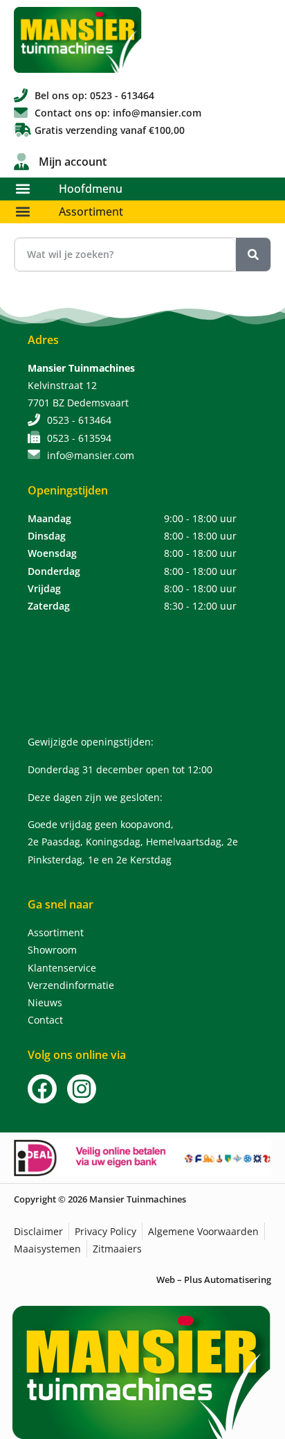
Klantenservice (62, 967)
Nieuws (45, 1002)
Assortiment (91, 211)
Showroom (52, 949)
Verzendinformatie (71, 985)
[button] (22, 189)
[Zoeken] (253, 254)
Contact (45, 1019)
